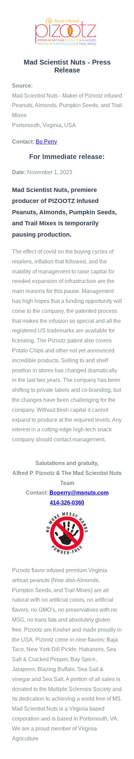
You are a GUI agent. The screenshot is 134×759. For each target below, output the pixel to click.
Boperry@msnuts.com (79, 493)
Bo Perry (46, 142)
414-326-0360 (67, 503)
